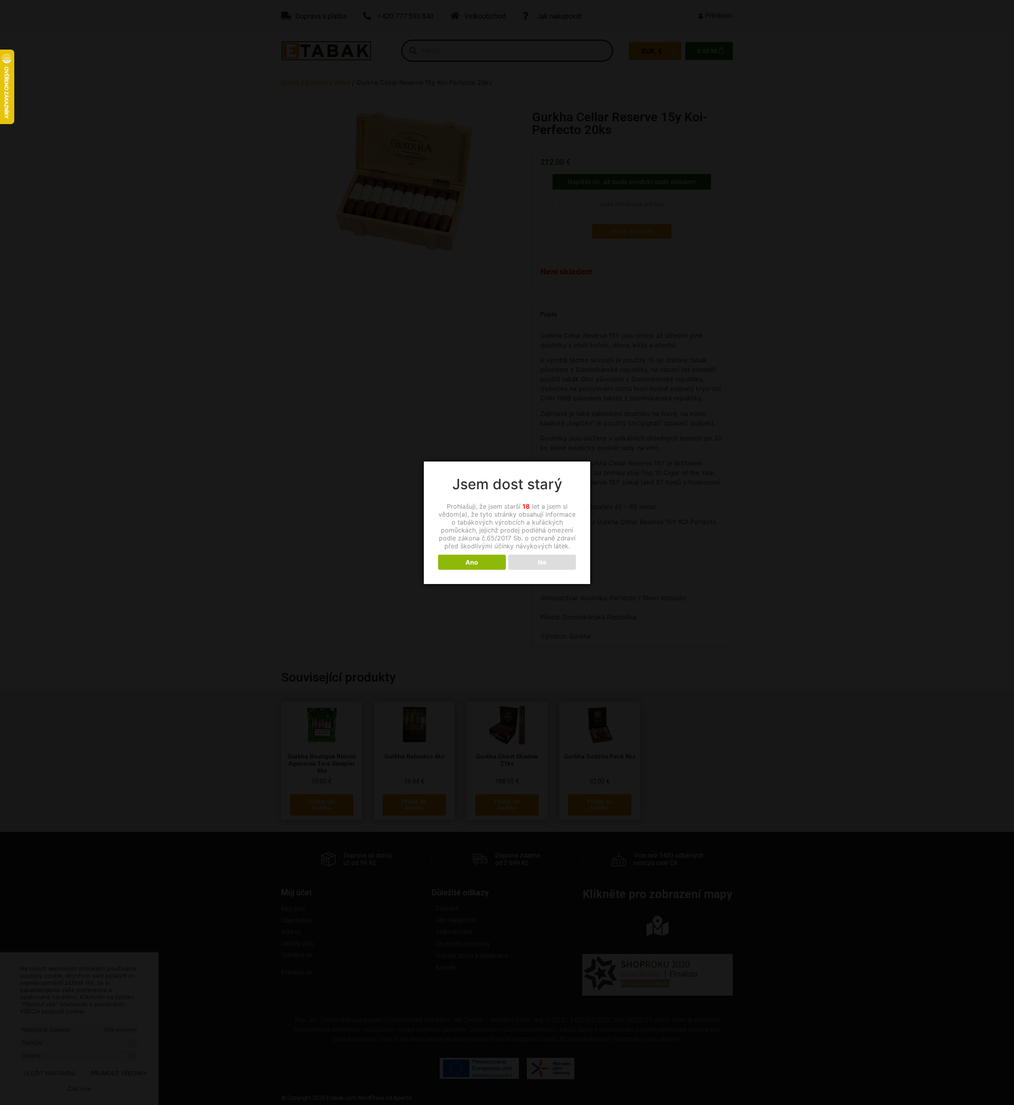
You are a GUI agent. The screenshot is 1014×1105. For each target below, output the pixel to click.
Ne (542, 562)
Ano (471, 562)
